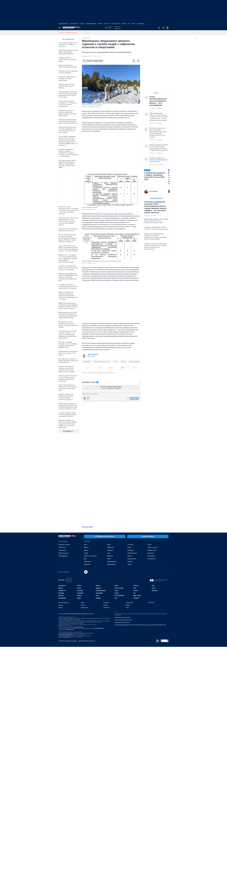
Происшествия (132, 553)
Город (86, 553)
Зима (108, 544)
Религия (130, 561)
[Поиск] (159, 27)
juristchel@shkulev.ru (99, 628)
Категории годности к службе (102, 361)
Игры (133, 23)
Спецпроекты (152, 559)
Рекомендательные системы (122, 622)
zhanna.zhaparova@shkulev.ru (66, 634)
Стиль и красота (153, 547)
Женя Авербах (93, 354)
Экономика (151, 556)
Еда (85, 559)
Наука (109, 559)
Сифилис (123, 361)
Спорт (149, 544)
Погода (81, 23)
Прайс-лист (62, 547)
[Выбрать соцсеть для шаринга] (138, 61)
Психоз (115, 361)
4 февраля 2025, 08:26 (87, 56)
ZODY (129, 23)
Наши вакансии (63, 553)
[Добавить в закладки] (133, 61)
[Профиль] (167, 27)
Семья (130, 564)
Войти (88, 399)
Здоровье (87, 564)
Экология (151, 553)
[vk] (86, 572)
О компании (62, 550)
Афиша (100, 23)
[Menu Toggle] (59, 27)
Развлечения (132, 559)
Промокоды (141, 23)
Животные (87, 561)
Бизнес (86, 547)
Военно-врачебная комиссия (137, 361)
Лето (108, 553)
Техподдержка (63, 556)
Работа (130, 556)
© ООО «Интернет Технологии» (87, 641)
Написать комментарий (95, 61)
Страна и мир (152, 550)
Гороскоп (106, 23)
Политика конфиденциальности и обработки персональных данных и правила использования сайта (140, 625)
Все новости (68, 39)
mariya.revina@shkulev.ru (65, 637)
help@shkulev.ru (70, 629)
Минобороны (86, 361)
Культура (110, 550)
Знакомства (74, 23)
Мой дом (110, 556)
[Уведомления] (163, 27)
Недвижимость (64, 23)
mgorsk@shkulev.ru (79, 627)
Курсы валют (115, 23)
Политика (131, 550)
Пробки (123, 23)
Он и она (130, 544)
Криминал (110, 547)
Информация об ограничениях (122, 617)
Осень (129, 547)
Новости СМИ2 (87, 527)
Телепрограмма (91, 23)
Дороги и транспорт (90, 556)
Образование (111, 564)
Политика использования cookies (123, 620)
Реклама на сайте (64, 544)
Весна (86, 550)
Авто (85, 544)
